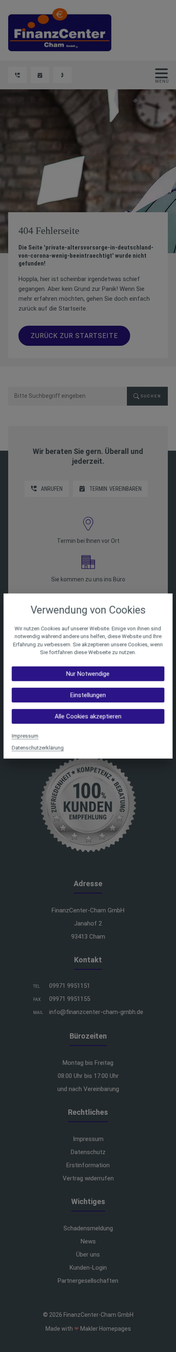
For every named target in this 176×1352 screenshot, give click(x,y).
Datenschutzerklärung (38, 747)
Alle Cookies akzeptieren (87, 716)
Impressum (25, 736)
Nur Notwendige (88, 673)
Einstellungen (88, 695)
